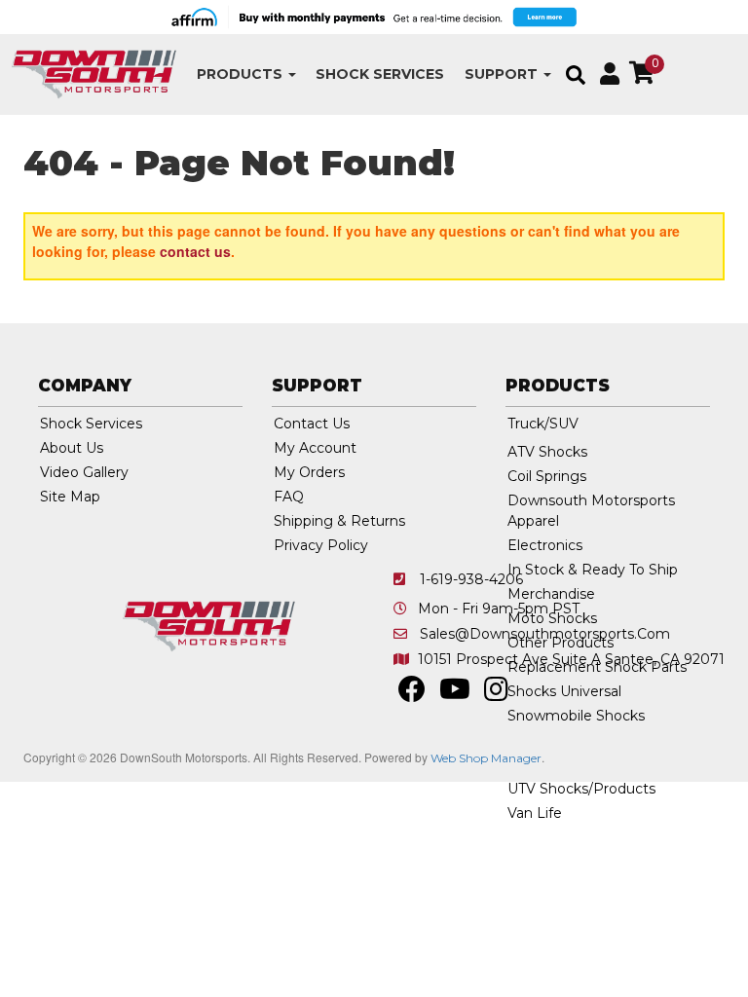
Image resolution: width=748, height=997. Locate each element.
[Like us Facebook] (412, 694)
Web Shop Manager (486, 758)
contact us (195, 251)
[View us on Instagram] (496, 694)
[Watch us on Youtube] (454, 694)
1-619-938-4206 (471, 579)
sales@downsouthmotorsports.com (545, 634)
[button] (246, 74)
